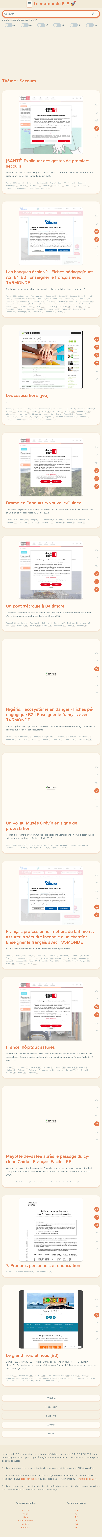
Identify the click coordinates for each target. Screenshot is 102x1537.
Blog (25, 1517)
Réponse (82, 1378)
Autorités (34, 623)
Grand (72, 737)
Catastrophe (25, 1182)
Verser (30, 419)
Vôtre (40, 419)
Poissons (57, 739)
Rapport (10, 312)
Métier (33, 961)
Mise (40, 306)
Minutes (47, 185)
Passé (46, 626)
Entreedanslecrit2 (22, 958)
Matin (54, 845)
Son (8, 419)
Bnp (8, 299)
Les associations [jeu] (27, 395)
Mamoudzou (50, 1182)
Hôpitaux (10, 1070)
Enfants (10, 411)
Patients (22, 1070)
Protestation (11, 848)
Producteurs (53, 309)
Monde (48, 414)
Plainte (32, 1070)
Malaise (23, 185)
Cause (10, 1067)
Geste (71, 183)
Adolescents (25, 1375)
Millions (36, 414)
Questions (79, 309)
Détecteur (77, 956)
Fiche (48, 958)
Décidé (71, 409)
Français (35, 520)
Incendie (83, 958)
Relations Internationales (66, 417)
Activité (11, 183)
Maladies (25, 414)
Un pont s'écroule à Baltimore (35, 606)
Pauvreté (68, 414)
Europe (88, 301)
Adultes (40, 1375)
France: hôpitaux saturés (30, 1047)
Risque (24, 1381)
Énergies (62, 301)
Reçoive (49, 417)
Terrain (70, 522)
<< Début (51, 1398)
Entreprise (23, 411)
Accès (9, 409)
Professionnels (46, 1070)
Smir (74, 961)
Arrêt (21, 183)
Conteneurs (59, 623)
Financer (36, 304)
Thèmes (25, 1514)
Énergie (51, 301)
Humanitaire (83, 411)
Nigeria (36, 739)
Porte (71, 626)
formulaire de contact (86, 1479)
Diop (52, 183)
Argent (32, 409)
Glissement (48, 520)
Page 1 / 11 (51, 1416)
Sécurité (65, 961)
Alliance (23, 296)
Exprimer (47, 1067)
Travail (10, 963)
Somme (84, 417)
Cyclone (38, 1182)
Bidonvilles (11, 1182)
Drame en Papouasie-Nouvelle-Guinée (43, 503)
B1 (96, 128)
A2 (97, 136)
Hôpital (83, 1067)
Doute (87, 956)
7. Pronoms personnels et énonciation (43, 1266)
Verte (61, 312)
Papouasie (24, 522)
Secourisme (83, 185)
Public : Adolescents (46, 1378)
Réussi (23, 848)
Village (80, 522)
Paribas (21, 309)
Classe (52, 956)
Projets (66, 309)
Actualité (11, 1375)
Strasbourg (82, 1070)
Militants (64, 845)
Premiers (58, 185)
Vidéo (32, 963)
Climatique (42, 299)
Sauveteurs (46, 522)
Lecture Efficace (43, 1272)
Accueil (25, 1510)
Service (70, 1070)
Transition (50, 312)
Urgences (32, 1073)
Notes (43, 961)
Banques (74, 296)
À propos (25, 1527)
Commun (55, 299)
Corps (75, 1375)
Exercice (11, 520)
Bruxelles (19, 299)
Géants (86, 304)
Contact (25, 1524)
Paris (30, 309)
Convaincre (58, 409)
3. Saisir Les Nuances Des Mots (19, 1272)
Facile (23, 520)
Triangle (21, 963)
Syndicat (10, 1073)
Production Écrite (24, 1378)
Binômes (86, 296)
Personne (81, 414)
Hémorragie (11, 185)
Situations (22, 188)
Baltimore (46, 623)
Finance (10, 304)
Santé (59, 1070)
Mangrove (11, 739)
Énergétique (38, 301)
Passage (74, 1182)
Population (25, 417)
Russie (34, 848)
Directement (12, 301)
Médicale (84, 520)
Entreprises (75, 301)
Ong (87, 306)
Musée (75, 845)
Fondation (57, 411)
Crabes (36, 737)
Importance (84, 737)
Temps (34, 188)
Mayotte (63, 1182)
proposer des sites (30, 1479)
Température (36, 1381)
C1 (96, 112)
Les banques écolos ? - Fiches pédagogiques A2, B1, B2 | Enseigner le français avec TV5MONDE (49, 277)
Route (35, 522)
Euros (46, 411)
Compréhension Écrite (58, 1375)
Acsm (9, 956)
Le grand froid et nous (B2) (32, 1355)
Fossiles (48, 304)
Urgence (45, 188)
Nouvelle (65, 306)
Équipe (37, 958)
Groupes (11, 306)
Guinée (60, 520)
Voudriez (50, 419)
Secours (10, 188)
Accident (10, 623)
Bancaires (51, 296)
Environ (36, 411)
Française (60, 304)
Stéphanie (19, 419)
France (70, 411)
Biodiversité (24, 737)
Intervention (11, 414)
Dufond (91, 409)
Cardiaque (42, 183)
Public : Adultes (66, 1378)
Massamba (35, 185)
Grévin (44, 845)
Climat (30, 299)
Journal (72, 520)
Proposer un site (25, 1521)
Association (45, 409)
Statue (64, 848)
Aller (30, 956)
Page (10, 309)
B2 (97, 120)
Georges (59, 958)
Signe (55, 848)
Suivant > (51, 1425)
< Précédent (51, 1407)
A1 (96, 144)
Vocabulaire (51, 1381)
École (62, 183)
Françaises (74, 304)
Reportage (24, 312)
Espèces (61, 737)
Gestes (82, 183)
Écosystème (48, 737)
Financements (23, 304)
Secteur (37, 312)
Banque (63, 296)
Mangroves (24, 739)
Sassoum (70, 185)
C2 (97, 104)
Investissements (26, 306)
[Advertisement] (51, 48)
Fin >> (51, 1434)
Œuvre (77, 306)
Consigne (84, 299)
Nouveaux (52, 306)
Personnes (11, 417)
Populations (70, 739)
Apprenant (37, 296)
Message (21, 961)
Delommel (64, 956)
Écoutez (25, 301)
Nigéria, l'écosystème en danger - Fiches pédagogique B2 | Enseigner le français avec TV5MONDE (50, 714)
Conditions (22, 1067)
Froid (85, 1375)
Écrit (9, 958)
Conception (69, 299)
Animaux (20, 409)
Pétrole (41, 309)
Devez (80, 409)
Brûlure (30, 183)
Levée (9, 961)
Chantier (41, 956)
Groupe (71, 958)
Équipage (72, 623)
